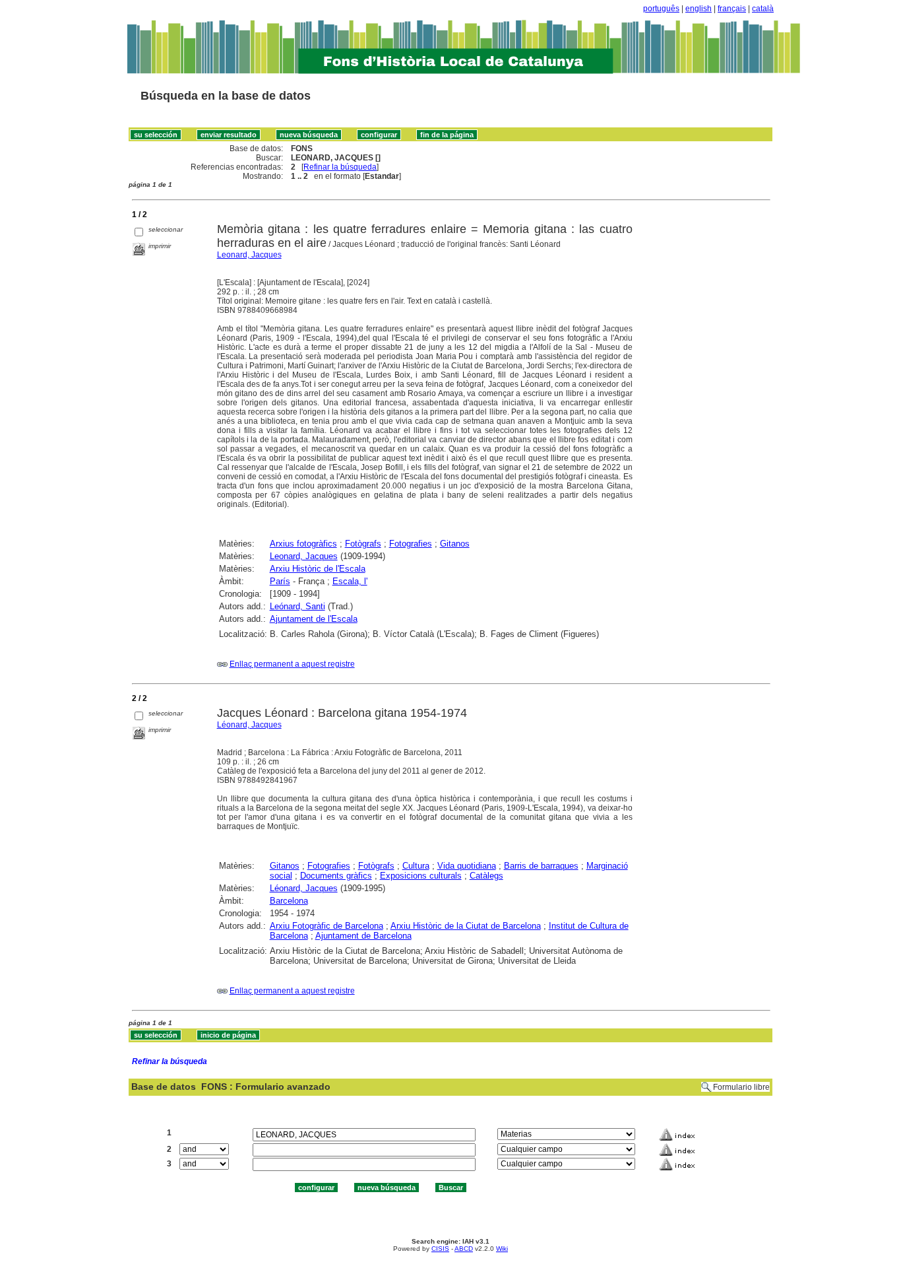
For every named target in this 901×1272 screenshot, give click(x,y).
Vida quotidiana (466, 866)
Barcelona (289, 901)
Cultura (415, 866)
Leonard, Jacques (249, 254)
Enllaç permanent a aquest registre (292, 664)
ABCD (463, 1248)
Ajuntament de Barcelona (363, 936)
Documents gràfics (336, 876)
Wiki (502, 1248)
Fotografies (410, 544)
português (661, 8)
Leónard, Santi (297, 606)
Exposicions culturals (421, 876)
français (732, 8)
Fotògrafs (363, 544)
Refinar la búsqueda (340, 167)
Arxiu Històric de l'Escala (317, 569)
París (280, 581)
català (763, 8)
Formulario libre (741, 1087)
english (698, 8)
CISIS (440, 1248)
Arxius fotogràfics (303, 544)
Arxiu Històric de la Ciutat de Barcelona (465, 926)
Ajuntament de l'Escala (313, 619)
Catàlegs (486, 876)
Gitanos (455, 544)
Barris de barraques (541, 866)
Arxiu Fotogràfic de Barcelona (326, 926)
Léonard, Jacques (249, 724)
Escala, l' (349, 581)
